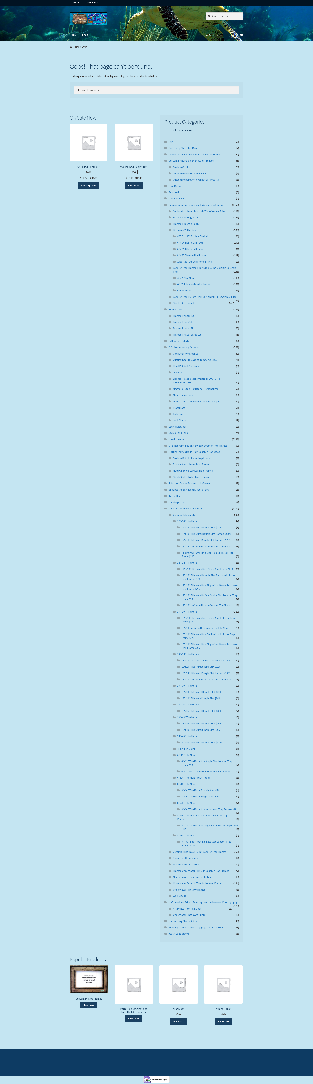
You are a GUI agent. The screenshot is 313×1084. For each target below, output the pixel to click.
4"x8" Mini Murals (186, 278)
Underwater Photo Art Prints (189, 914)
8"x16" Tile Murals (187, 784)
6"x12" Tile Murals (187, 755)
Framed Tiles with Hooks (187, 864)
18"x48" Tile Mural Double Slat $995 (201, 723)
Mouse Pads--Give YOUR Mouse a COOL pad (196, 401)
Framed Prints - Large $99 (187, 334)
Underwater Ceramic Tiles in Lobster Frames (198, 883)
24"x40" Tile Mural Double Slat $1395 (201, 742)
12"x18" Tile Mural (187, 521)
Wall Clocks (179, 420)
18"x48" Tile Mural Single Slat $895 (200, 729)
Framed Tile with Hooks (186, 223)
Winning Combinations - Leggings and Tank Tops (196, 927)
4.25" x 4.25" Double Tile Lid (192, 236)
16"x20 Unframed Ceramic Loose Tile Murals (205, 627)
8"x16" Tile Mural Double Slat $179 (200, 790)
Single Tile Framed (183, 303)
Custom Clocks (181, 167)
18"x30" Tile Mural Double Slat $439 (201, 692)
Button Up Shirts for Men (183, 148)
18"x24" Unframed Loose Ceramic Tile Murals (206, 679)
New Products (92, 2)
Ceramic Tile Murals (184, 514)
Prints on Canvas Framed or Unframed (190, 483)
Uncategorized (177, 502)
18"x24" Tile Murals (188, 654)
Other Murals (184, 290)
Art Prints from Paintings (187, 908)
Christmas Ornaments (185, 353)
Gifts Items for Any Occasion (184, 347)
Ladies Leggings (177, 426)
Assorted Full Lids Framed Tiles (194, 261)
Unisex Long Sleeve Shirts (183, 921)
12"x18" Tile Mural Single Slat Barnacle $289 (205, 540)
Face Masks (175, 186)
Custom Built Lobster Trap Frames (192, 458)
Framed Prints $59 (183, 328)
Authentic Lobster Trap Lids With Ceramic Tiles (199, 211)
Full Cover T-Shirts (179, 340)
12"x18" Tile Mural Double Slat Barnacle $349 (206, 533)
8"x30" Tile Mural (186, 835)
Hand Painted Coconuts (186, 366)
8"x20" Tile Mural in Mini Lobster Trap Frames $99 (208, 809)
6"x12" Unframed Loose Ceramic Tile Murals (205, 771)
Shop (85, 34)
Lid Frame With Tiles (184, 230)
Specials (76, 2)
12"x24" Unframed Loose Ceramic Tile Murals (206, 605)
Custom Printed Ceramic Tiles (189, 173)
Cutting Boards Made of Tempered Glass (195, 359)
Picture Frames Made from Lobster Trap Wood (194, 451)
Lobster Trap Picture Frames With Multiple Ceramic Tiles (204, 296)
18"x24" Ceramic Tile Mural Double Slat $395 (206, 660)
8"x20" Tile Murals (187, 802)
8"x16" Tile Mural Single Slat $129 (200, 796)
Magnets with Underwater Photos (192, 877)
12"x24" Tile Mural (187, 562)
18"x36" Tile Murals (188, 704)
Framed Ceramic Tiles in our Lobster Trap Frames (196, 204)
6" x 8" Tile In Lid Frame (190, 249)
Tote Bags (178, 414)
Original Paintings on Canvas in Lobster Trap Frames (198, 445)
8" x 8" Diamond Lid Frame (191, 255)
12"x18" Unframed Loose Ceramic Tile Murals (206, 546)
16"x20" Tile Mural (187, 611)
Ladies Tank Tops (178, 432)
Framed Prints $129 (183, 315)
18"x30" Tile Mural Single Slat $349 (200, 698)
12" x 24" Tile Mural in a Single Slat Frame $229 (207, 569)
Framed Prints (177, 309)
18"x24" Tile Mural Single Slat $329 (200, 666)
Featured (174, 192)
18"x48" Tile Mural (187, 717)
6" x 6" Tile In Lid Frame (190, 242)
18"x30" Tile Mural (187, 685)
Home (73, 34)
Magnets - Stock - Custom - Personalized (195, 388)
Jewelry (177, 372)
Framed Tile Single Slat (186, 217)
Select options (88, 185)
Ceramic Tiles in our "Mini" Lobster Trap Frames (199, 851)
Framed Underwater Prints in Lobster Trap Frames (201, 870)
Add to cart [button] (134, 185)
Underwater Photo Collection (185, 508)
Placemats (179, 407)
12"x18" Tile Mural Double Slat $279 (201, 527)
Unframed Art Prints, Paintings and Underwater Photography (203, 902)
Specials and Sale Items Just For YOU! (189, 489)
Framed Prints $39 (183, 322)
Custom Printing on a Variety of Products (192, 160)
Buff (171, 141)
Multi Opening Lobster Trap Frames (193, 470)
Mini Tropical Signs (183, 395)
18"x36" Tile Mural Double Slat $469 (201, 711)
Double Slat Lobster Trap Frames (191, 464)
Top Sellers (175, 496)
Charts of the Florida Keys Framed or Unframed (195, 154)
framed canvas (177, 198)
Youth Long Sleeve (179, 933)
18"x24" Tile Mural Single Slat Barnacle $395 (205, 673)
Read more (88, 1004)
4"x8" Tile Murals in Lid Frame (193, 284)
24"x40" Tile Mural (187, 736)
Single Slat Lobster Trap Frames (191, 477)
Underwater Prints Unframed (189, 889)
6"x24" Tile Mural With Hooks (193, 777)
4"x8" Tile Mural (186, 748)
